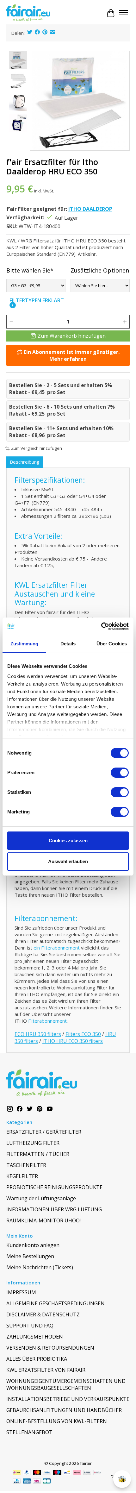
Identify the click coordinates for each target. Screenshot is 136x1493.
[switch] (120, 773)
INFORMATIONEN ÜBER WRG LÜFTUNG (54, 1209)
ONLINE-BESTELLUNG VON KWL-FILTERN (56, 1421)
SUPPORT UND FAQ (29, 1325)
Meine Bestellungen (30, 1256)
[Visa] (47, 1473)
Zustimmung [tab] (24, 643)
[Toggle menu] (123, 13)
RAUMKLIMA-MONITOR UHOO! (43, 1220)
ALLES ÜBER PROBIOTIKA (36, 1358)
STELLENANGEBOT (29, 1432)
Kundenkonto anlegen (32, 1245)
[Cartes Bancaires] (47, 1481)
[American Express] (27, 1481)
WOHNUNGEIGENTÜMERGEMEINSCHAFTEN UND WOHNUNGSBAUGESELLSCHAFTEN (66, 1384)
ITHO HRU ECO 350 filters (72, 1041)
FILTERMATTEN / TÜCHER (37, 1154)
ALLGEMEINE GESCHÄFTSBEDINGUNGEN (55, 1303)
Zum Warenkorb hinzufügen (72, 335)
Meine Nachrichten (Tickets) (39, 1267)
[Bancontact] (67, 1473)
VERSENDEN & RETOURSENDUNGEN (50, 1347)
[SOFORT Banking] (77, 1473)
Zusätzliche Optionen (100, 270)
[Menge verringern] (11, 321)
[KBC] (17, 1481)
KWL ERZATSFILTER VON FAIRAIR (45, 1369)
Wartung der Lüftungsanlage (41, 1198)
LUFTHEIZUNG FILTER (32, 1142)
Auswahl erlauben (68, 861)
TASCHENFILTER (26, 1165)
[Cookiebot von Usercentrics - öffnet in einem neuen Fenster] (101, 626)
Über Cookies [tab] (111, 643)
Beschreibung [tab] (25, 462)
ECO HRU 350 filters (38, 1034)
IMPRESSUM (21, 1292)
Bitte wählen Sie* (29, 270)
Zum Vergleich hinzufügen (36, 448)
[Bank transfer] (87, 1473)
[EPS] (37, 1481)
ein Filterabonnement (57, 947)
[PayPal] (27, 1473)
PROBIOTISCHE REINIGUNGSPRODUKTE (54, 1187)
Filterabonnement (47, 1021)
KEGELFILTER (22, 1176)
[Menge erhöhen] (124, 321)
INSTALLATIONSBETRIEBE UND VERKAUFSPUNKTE (67, 1399)
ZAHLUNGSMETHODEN (34, 1336)
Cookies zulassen (68, 840)
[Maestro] (57, 1473)
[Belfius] (97, 1473)
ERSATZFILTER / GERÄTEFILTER (43, 1131)
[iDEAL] (17, 1473)
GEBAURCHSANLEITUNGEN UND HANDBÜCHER (64, 1410)
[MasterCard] (37, 1473)
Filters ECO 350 (83, 1034)
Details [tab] (68, 643)
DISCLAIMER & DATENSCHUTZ (43, 1314)
